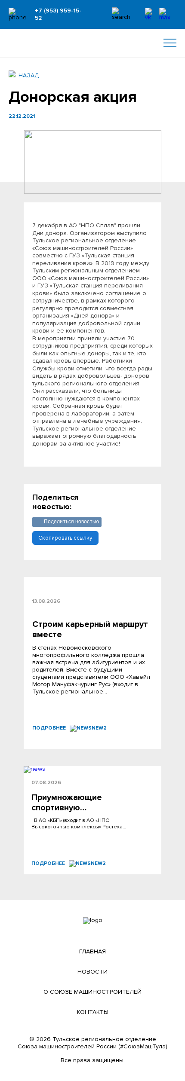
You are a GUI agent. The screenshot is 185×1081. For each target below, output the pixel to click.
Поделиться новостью (71, 522)
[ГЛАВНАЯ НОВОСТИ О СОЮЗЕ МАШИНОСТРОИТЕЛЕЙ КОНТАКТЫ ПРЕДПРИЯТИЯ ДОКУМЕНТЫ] (92, 43)
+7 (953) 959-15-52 (58, 14)
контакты (92, 1012)
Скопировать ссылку (65, 537)
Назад (28, 75)
